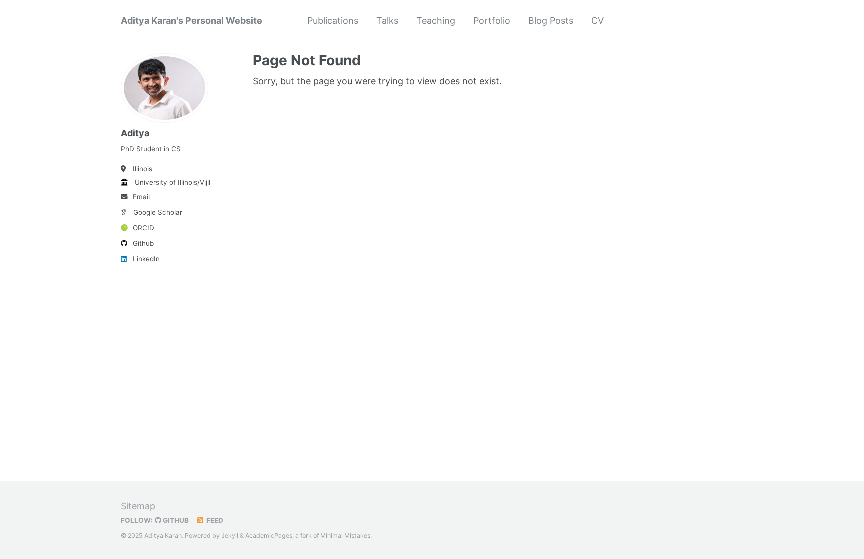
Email (141, 197)
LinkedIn (146, 259)
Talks (387, 20)
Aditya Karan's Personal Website (191, 20)
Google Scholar (158, 212)
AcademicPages (269, 535)
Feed (214, 520)
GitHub (175, 520)
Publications (333, 20)
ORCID (143, 228)
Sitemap (138, 506)
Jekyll (230, 535)
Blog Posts (551, 20)
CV (598, 20)
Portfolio (492, 20)
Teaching (436, 20)
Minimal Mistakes (345, 535)
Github (143, 243)
